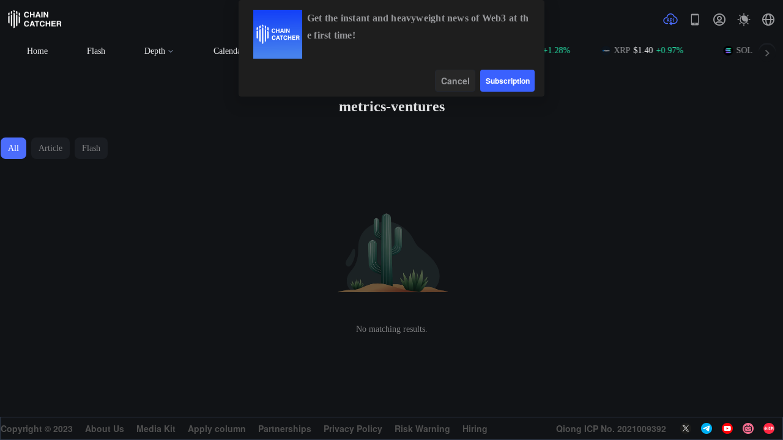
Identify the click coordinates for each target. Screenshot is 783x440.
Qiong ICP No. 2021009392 (611, 428)
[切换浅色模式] (744, 19)
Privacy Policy (353, 428)
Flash (96, 51)
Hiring (475, 428)
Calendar (228, 51)
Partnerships (284, 428)
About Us (104, 428)
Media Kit (156, 428)
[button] (768, 20)
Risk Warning (422, 428)
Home (37, 51)
